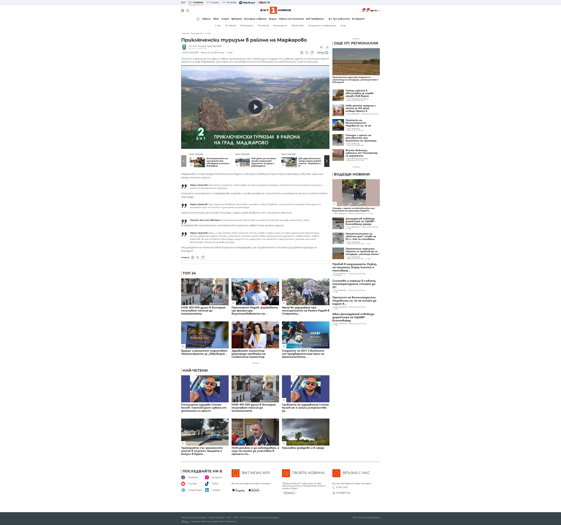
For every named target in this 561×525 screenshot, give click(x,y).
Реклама (255, 363)
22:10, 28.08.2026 (353, 227)
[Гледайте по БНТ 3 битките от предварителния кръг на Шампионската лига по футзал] (305, 334)
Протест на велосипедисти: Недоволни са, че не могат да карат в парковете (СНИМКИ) (360, 123)
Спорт (225, 19)
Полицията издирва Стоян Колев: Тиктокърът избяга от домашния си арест (203, 407)
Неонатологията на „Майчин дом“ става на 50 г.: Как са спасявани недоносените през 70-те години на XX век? (363, 236)
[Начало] (198, 19)
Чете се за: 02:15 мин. (357, 290)
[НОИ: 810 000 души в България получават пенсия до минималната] (205, 291)
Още (343, 25)
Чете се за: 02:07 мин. (357, 274)
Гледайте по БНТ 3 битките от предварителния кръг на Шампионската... (303, 354)
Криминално (280, 25)
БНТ (183, 2)
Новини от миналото (291, 19)
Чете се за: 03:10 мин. (355, 244)
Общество (297, 25)
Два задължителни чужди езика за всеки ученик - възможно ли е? (310, 162)
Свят (216, 19)
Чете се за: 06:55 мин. (357, 214)
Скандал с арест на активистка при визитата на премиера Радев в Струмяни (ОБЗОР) (361, 138)
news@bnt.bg (343, 493)
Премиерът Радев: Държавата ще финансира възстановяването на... (255, 310)
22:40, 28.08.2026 (353, 257)
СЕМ (229, 518)
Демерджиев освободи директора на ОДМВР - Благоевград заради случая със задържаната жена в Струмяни (362, 221)
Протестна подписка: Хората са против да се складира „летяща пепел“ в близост (355, 80)
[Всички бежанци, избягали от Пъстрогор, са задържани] (338, 155)
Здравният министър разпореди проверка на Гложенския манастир (249, 354)
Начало (185, 33)
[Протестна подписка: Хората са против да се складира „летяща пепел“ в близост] (356, 61)
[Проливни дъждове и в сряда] (305, 432)
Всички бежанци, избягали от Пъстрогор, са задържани (362, 153)
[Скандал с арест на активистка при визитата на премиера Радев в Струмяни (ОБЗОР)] (338, 140)
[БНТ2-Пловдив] (184, 47)
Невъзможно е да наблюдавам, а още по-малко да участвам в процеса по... (255, 451)
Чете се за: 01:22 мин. (370, 227)
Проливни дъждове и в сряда (303, 447)
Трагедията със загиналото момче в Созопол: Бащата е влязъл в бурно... (202, 451)
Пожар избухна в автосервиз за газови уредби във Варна (360, 93)
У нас (218, 25)
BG (376, 10)
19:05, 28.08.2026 (340, 214)
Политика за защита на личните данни (259, 518)
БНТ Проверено (315, 19)
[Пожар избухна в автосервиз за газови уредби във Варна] (338, 95)
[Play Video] (255, 107)
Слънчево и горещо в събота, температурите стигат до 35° (354, 284)
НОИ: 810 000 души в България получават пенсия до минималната (203, 310)
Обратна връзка (216, 518)
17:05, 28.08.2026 (340, 274)
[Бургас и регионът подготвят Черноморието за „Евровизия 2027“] (205, 334)
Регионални (246, 25)
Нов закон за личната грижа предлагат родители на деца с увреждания (263, 162)
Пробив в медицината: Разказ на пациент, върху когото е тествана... (354, 267)
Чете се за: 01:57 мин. (355, 259)
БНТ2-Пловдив (199, 46)
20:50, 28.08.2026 (340, 307)
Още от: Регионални (356, 43)
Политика (263, 25)
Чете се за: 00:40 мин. (358, 324)
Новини (206, 19)
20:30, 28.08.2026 (340, 324)
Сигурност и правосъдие (322, 25)
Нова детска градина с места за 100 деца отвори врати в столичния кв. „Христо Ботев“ (361, 108)
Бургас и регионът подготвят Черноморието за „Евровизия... (204, 352)
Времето (236, 19)
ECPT (235, 518)
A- (327, 47)
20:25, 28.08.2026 (353, 242)
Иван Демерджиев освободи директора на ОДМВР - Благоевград (353, 317)
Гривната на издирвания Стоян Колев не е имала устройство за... (305, 407)
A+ (321, 47)
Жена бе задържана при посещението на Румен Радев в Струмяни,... (305, 310)
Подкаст (359, 19)
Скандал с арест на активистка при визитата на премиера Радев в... (353, 209)
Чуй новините (341, 19)
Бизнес (273, 19)
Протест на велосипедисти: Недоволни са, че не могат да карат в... (354, 301)
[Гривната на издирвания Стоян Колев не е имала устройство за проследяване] (305, 388)
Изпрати (289, 493)
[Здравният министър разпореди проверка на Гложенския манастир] (255, 334)
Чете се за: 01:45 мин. (357, 307)
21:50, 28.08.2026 (340, 290)
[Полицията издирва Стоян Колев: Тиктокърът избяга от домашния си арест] (205, 388)
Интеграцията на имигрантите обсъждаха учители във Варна (217, 162)
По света (230, 25)
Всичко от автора (197, 48)
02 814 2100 (342, 487)
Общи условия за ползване (193, 518)
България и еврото (255, 19)
